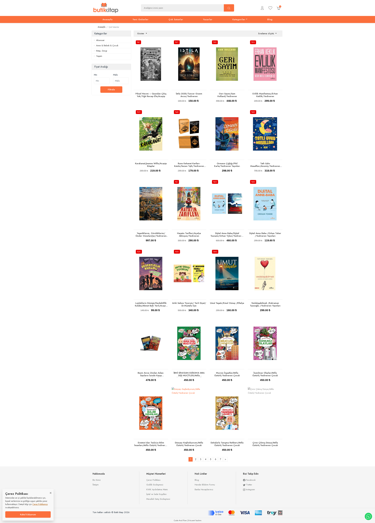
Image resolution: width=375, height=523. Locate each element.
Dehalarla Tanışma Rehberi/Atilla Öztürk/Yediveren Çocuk (227, 444)
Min (95, 74)
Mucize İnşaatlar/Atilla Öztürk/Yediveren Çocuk (227, 374)
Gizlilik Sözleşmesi (154, 484)
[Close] (51, 493)
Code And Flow (180, 520)
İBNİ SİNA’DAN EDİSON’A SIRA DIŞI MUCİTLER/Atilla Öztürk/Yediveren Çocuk (189, 375)
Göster (141, 33)
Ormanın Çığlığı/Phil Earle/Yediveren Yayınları (227, 165)
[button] (262, 8)
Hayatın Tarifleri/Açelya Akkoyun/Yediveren (189, 235)
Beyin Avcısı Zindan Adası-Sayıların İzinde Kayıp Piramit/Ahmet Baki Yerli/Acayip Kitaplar (151, 376)
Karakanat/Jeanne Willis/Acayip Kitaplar (151, 165)
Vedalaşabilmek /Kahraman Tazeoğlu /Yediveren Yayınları (265, 304)
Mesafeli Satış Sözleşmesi (158, 499)
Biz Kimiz (97, 480)
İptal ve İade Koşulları (156, 494)
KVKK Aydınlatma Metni (157, 489)
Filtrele (111, 89)
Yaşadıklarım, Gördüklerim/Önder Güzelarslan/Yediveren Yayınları (150, 236)
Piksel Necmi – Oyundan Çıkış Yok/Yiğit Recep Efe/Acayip (150, 95)
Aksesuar (100, 40)
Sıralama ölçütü (266, 33)
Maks (115, 74)
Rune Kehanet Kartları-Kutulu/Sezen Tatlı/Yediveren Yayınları (189, 166)
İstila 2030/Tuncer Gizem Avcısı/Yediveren (189, 95)
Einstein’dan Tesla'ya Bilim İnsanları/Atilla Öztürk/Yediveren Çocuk (151, 445)
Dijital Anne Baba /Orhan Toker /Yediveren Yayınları (265, 235)
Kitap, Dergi (101, 50)
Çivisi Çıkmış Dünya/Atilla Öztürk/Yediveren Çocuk (265, 444)
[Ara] (229, 8)
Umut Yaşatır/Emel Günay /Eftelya (227, 303)
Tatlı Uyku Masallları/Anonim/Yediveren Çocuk (265, 166)
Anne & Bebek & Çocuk (107, 45)
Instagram (250, 489)
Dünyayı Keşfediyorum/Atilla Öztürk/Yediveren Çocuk (189, 444)
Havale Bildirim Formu (205, 484)
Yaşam (99, 56)
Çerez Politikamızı (40, 504)
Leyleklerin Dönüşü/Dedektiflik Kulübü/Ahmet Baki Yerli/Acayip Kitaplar (151, 305)
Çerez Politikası (153, 480)
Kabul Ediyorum (28, 514)
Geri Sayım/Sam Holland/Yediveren (227, 95)
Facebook (250, 480)
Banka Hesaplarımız (204, 489)
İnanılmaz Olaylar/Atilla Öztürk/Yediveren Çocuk (265, 374)
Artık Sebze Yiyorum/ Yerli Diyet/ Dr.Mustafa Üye (189, 304)
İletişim (96, 484)
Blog (197, 480)
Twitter (248, 484)
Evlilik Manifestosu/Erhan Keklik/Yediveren (265, 95)
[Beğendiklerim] (270, 8)
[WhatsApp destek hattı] (368, 516)
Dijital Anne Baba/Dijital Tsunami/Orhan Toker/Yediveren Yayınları (227, 236)
